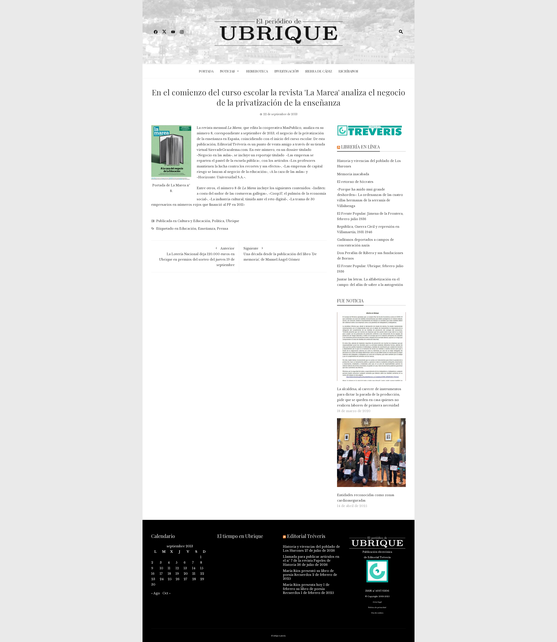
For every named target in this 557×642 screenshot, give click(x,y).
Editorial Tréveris (232, 144)
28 (194, 579)
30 (153, 584)
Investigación (286, 71)
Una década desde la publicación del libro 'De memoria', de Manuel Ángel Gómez (280, 253)
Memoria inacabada (353, 174)
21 (193, 574)
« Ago (155, 593)
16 (152, 574)
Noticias (227, 71)
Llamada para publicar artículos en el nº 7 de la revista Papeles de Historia (311, 560)
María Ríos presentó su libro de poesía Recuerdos (308, 573)
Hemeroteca (257, 71)
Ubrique (232, 221)
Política (218, 221)
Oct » (167, 593)
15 (201, 568)
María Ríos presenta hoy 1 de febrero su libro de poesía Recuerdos (306, 589)
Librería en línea (360, 147)
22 (202, 574)
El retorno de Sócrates (355, 182)
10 (161, 568)
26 (178, 579)
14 (193, 568)
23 (153, 579)
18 (169, 574)
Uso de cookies (377, 613)
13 (185, 568)
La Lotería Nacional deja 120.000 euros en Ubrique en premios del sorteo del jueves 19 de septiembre (197, 256)
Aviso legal (377, 602)
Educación (187, 229)
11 (169, 568)
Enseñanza (206, 229)
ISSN (368, 590)
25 (169, 579)
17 (161, 574)
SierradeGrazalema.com (228, 150)
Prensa (222, 229)
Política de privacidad (377, 607)
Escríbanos (348, 71)
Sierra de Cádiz (318, 71)
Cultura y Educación (194, 221)
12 (177, 568)
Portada (206, 71)
